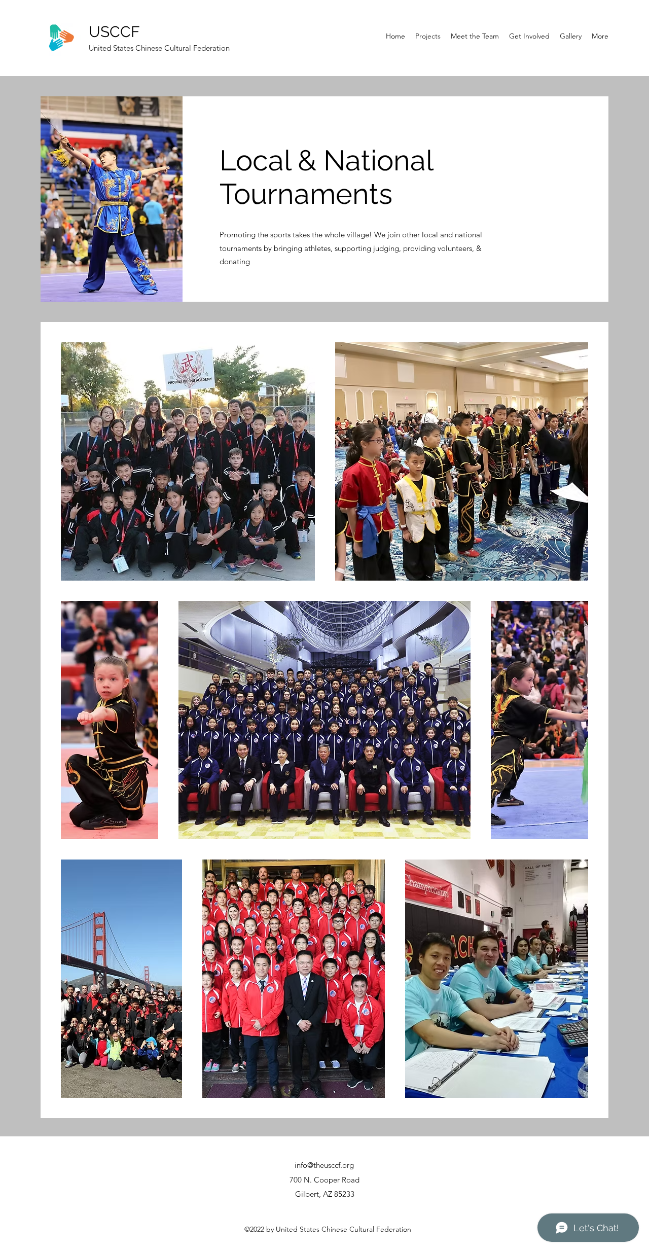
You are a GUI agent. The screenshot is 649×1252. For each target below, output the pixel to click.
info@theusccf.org (324, 1165)
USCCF (114, 32)
